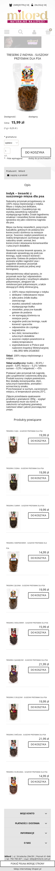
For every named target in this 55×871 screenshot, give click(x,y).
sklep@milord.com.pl (40, 859)
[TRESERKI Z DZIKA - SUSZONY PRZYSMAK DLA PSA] (17, 482)
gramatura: (10, 136)
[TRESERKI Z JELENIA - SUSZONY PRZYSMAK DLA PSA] (17, 599)
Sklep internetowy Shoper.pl (27, 868)
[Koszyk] (48, 31)
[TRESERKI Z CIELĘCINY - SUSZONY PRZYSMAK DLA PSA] (17, 711)
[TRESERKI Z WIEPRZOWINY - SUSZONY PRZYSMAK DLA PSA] (17, 562)
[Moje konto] (34, 32)
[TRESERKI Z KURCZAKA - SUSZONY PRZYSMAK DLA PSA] (17, 785)
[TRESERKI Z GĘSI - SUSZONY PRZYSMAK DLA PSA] (17, 445)
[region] (27, 42)
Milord (21, 171)
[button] (7, 32)
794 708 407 (16, 859)
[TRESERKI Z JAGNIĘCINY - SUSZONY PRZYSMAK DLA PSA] (17, 674)
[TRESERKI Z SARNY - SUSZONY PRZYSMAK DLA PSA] (17, 519)
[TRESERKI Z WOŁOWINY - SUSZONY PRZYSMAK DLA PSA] (17, 636)
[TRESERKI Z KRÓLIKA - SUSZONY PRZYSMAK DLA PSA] (17, 748)
